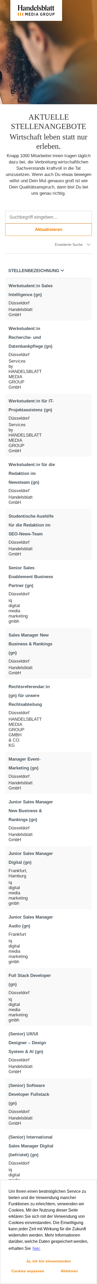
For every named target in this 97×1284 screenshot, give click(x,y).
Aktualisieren (48, 229)
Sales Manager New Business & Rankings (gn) (30, 644)
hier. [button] (36, 1248)
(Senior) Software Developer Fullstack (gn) (29, 1094)
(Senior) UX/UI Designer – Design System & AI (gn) (27, 1042)
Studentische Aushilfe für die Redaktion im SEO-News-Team (31, 525)
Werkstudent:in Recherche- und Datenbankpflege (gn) (31, 337)
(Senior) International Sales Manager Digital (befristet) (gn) (31, 1146)
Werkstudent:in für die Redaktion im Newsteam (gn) (32, 473)
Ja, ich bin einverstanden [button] (48, 1261)
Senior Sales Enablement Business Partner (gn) (31, 576)
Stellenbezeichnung (33, 270)
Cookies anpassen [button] (27, 1271)
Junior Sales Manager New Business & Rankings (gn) (31, 810)
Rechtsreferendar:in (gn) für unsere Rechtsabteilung (29, 695)
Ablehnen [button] (69, 1271)
